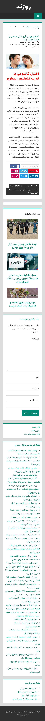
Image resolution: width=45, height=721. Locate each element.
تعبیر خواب (35, 430)
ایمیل (35, 388)
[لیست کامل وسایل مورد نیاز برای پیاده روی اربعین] (22, 238)
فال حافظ (36, 427)
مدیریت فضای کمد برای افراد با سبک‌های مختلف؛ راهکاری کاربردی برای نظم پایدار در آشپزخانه (23, 521)
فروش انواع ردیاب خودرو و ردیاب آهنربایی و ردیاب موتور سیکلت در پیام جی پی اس (23, 549)
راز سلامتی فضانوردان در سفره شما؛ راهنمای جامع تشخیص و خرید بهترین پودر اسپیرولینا (23, 489)
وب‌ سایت (34, 400)
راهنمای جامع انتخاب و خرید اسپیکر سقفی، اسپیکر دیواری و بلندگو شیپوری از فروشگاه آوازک (23, 538)
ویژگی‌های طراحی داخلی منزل (25, 475)
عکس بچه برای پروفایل (27, 692)
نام (37, 377)
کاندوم (25, 47)
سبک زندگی (29, 27)
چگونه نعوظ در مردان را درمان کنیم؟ (23, 186)
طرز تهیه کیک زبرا (29, 695)
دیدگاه (35, 339)
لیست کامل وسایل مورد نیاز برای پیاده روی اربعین (23, 246)
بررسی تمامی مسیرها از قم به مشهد (21, 637)
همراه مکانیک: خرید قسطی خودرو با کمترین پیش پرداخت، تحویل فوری (22, 279)
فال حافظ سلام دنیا (32, 434)
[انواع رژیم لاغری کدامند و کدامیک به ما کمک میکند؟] (22, 297)
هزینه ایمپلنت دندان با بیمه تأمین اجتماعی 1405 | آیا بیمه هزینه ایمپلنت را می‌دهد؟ (23, 461)
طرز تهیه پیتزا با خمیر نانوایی (24, 699)
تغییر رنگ (32, 47)
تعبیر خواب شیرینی (28, 688)
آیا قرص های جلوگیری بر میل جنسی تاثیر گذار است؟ (23, 191)
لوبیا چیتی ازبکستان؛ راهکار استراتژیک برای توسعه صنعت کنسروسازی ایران (27, 623)
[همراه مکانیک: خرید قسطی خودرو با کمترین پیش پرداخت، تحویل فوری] (22, 269)
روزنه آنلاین (36, 27)
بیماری (16, 44)
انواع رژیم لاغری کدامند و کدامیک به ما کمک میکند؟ (22, 304)
